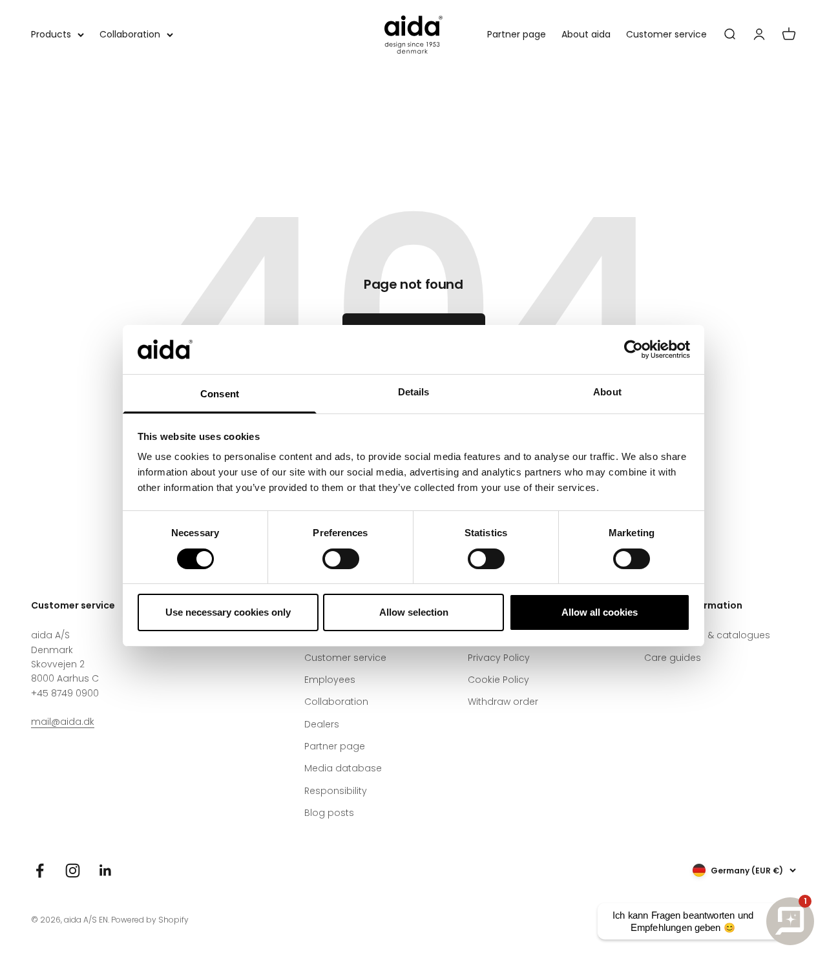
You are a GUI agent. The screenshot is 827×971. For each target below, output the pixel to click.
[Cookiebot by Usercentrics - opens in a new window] (633, 349)
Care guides (672, 657)
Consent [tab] (219, 393)
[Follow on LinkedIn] (105, 870)
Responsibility (335, 790)
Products (51, 34)
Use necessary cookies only (228, 612)
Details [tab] (414, 391)
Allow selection (413, 612)
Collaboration (129, 34)
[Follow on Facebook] (39, 870)
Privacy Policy (499, 657)
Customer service (666, 34)
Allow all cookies (599, 612)
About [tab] (607, 391)
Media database (343, 768)
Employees (329, 679)
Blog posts (329, 812)
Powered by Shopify (150, 919)
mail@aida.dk (62, 721)
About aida (586, 34)
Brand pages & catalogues (707, 635)
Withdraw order (503, 701)
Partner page (516, 34)
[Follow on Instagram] (72, 870)
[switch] (340, 558)
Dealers (321, 724)
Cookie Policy (498, 679)
